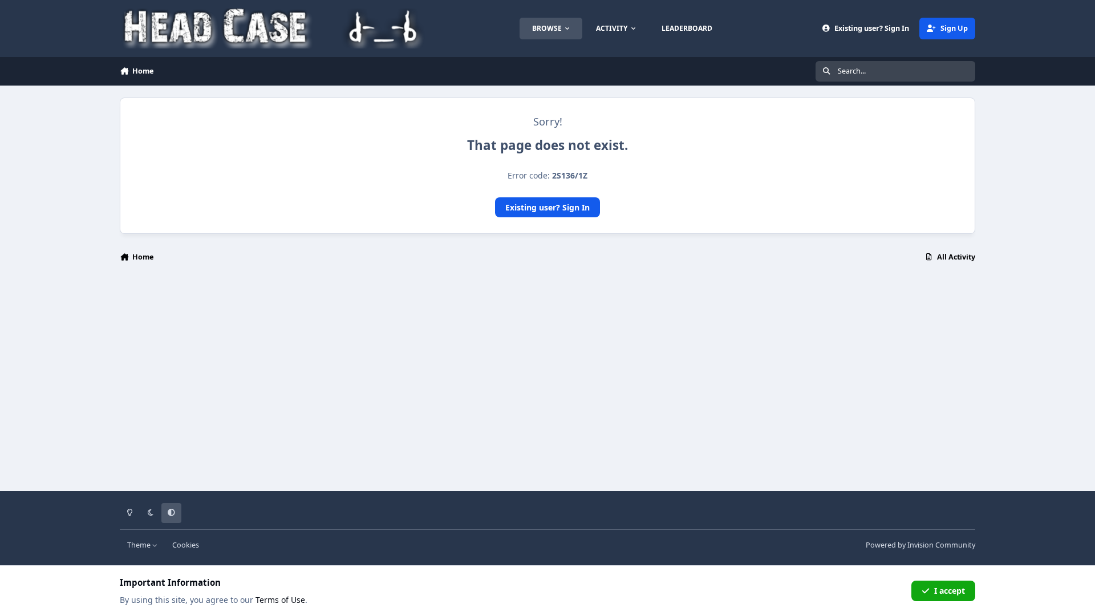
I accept (949, 590)
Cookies (185, 545)
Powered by (920, 545)
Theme (139, 545)
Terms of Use (280, 599)
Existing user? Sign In (547, 207)
